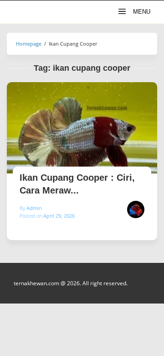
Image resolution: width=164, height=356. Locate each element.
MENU (140, 11)
